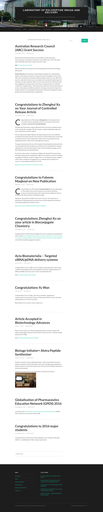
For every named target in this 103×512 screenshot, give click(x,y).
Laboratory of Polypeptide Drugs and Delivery (51, 11)
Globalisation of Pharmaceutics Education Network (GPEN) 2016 (38, 401)
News (24, 29)
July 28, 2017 (18, 263)
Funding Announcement (25, 65)
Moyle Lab (18, 29)
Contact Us (73, 29)
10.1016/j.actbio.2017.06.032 (27, 275)
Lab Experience (47, 29)
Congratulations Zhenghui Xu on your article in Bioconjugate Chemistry (38, 222)
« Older (19, 453)
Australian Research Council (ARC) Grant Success (35, 48)
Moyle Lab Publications (61, 29)
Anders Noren (80, 505)
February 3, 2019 (20, 184)
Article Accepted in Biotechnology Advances (32, 321)
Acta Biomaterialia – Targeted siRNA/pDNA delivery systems (36, 258)
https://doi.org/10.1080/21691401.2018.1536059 (30, 206)
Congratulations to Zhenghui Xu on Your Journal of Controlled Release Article (37, 108)
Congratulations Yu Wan (32, 287)
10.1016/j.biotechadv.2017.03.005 (28, 338)
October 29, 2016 (20, 433)
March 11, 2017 (19, 326)
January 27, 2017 (20, 357)
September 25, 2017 (20, 229)
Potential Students (34, 29)
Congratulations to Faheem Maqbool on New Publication (35, 179)
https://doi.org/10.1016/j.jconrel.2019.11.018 (28, 164)
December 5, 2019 (20, 53)
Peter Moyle (30, 53)
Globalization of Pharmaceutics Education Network (40, 411)
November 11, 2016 (20, 407)
